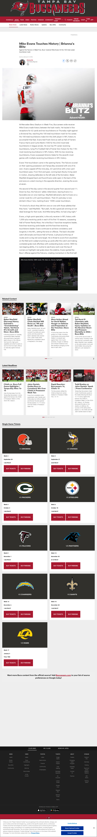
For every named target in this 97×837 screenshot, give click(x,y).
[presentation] (94, 359)
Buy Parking (26, 468)
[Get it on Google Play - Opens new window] (55, 811)
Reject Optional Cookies (72, 828)
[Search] (65, 19)
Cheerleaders (42, 769)
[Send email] (71, 62)
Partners (72, 776)
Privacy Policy (35, 833)
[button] (48, 274)
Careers (72, 757)
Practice (43, 763)
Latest (10, 757)
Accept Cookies (72, 833)
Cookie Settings (72, 823)
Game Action (42, 760)
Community (11, 768)
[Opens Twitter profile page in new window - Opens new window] (28, 64)
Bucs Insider (26, 771)
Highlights (26, 765)
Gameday (86, 762)
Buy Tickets (11, 468)
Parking (87, 765)
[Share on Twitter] (67, 62)
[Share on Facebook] (63, 62)
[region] (48, 828)
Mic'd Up (27, 768)
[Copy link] (75, 61)
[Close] (94, 828)
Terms (57, 799)
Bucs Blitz (10, 765)
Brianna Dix (30, 60)
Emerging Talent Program (72, 762)
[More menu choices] (62, 19)
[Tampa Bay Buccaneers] (48, 819)
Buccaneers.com (63, 675)
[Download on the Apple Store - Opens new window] (42, 810)
